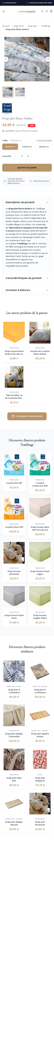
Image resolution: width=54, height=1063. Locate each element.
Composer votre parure (29, 416)
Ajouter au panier (27, 167)
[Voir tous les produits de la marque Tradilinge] (7, 108)
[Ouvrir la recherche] (42, 11)
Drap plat (32, 26)
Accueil (5, 26)
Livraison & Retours (18, 290)
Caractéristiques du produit (24, 278)
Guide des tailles (45, 140)
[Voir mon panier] (51, 11)
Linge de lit (18, 26)
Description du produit (20, 202)
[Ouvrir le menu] (3, 11)
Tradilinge (45, 26)
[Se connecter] (47, 11)
